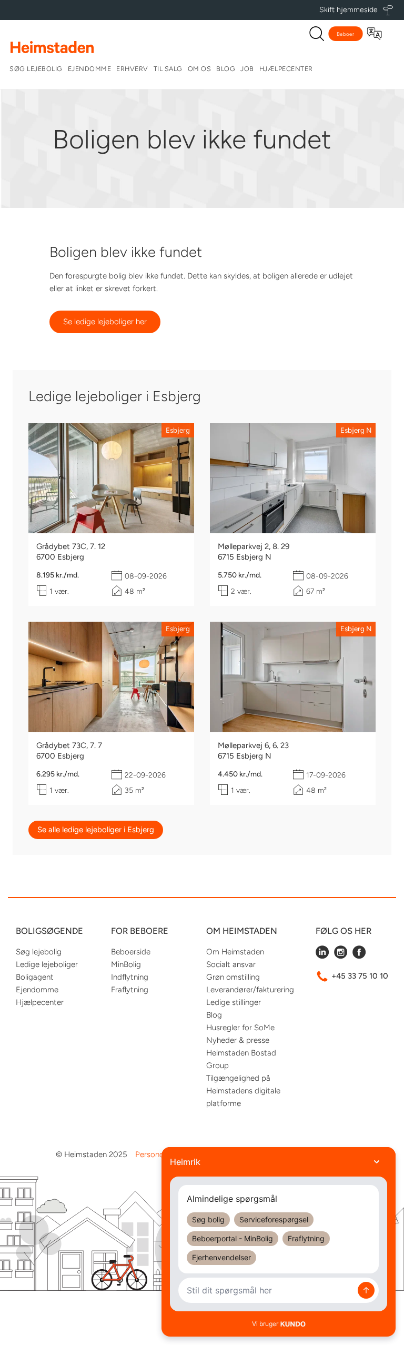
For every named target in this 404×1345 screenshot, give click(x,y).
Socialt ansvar (231, 964)
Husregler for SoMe (240, 1027)
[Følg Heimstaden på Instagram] (340, 956)
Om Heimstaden (235, 952)
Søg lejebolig (36, 69)
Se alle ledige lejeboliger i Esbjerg (95, 829)
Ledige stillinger (233, 1002)
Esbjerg (178, 430)
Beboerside (130, 952)
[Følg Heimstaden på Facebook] (359, 956)
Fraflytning (129, 989)
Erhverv (132, 69)
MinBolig (126, 964)
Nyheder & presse (237, 1040)
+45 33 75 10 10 (359, 976)
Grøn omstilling (233, 977)
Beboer (346, 34)
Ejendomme (90, 69)
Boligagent (35, 977)
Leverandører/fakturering (250, 989)
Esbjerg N (355, 430)
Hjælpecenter (286, 69)
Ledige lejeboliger (47, 964)
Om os (199, 69)
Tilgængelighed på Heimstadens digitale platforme (243, 1090)
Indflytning (129, 977)
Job (247, 69)
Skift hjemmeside (348, 9)
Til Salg (168, 69)
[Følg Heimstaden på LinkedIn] (322, 956)
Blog (225, 69)
